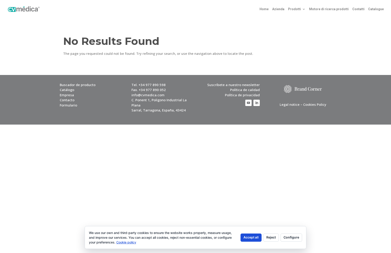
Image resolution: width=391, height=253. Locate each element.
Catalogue (376, 9)
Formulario (68, 105)
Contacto (67, 100)
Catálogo (67, 89)
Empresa (67, 95)
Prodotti (294, 9)
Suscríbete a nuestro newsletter (233, 84)
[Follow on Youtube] (248, 103)
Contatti (358, 9)
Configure (291, 237)
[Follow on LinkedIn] (256, 103)
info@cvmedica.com (148, 95)
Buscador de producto (77, 84)
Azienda (278, 9)
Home (264, 9)
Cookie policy (126, 242)
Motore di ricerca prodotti (329, 9)
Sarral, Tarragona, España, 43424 (158, 110)
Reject (271, 237)
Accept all (251, 237)
